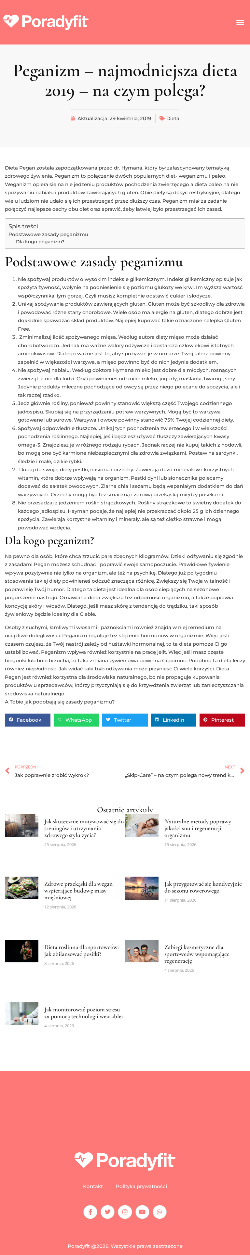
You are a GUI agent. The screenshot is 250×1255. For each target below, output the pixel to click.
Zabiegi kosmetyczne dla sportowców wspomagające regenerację (196, 953)
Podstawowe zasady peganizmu (48, 234)
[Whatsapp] (160, 1212)
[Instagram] (125, 1212)
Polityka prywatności (141, 1186)
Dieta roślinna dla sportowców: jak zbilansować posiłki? (81, 950)
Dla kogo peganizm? (40, 241)
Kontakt (93, 1186)
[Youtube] (142, 1212)
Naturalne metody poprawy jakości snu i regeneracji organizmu (197, 828)
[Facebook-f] (90, 1212)
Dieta (172, 118)
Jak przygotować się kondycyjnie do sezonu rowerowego (203, 887)
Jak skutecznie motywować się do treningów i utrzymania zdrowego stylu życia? (84, 828)
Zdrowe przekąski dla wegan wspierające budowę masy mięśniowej (78, 890)
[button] (240, 22)
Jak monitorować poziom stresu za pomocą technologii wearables (83, 1013)
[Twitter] (108, 1212)
